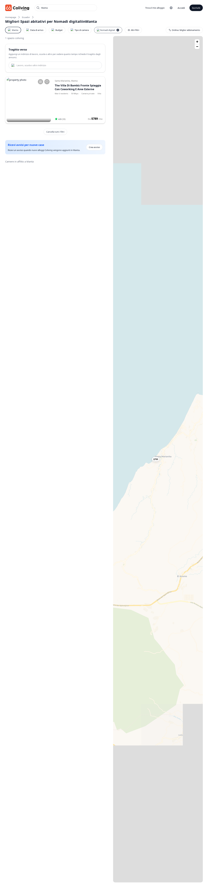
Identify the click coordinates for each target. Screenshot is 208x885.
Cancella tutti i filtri (55, 131)
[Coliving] (17, 8)
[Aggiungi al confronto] (40, 81)
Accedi (181, 7)
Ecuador (26, 17)
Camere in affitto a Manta (19, 161)
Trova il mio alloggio (155, 7)
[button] (158, 459)
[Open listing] (78, 100)
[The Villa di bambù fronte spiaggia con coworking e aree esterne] (29, 100)
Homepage (10, 17)
